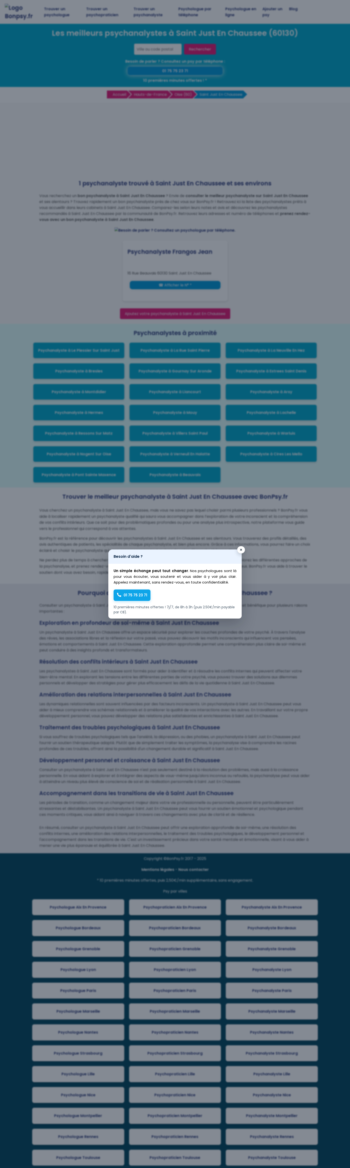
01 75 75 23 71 (135, 595)
